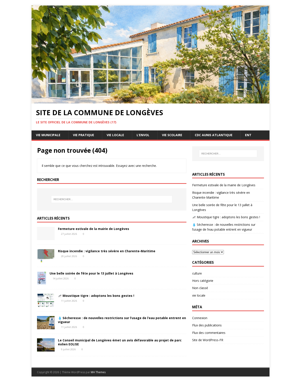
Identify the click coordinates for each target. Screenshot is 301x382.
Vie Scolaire (172, 135)
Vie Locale (115, 135)
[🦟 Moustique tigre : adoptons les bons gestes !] (46, 304)
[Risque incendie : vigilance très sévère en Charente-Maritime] (46, 260)
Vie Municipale (48, 135)
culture (197, 273)
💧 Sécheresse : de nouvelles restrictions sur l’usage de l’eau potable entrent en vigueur (122, 320)
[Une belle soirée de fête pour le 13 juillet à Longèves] (41, 282)
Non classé (200, 288)
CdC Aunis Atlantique (213, 135)
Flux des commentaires (208, 333)
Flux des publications (207, 325)
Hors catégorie (202, 281)
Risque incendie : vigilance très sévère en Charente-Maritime (106, 251)
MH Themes (98, 372)
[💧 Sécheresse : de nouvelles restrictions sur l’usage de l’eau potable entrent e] (46, 326)
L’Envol (143, 135)
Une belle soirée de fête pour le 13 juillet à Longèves (91, 273)
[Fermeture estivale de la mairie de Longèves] (46, 237)
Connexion (199, 318)
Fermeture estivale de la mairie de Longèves (93, 229)
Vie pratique (83, 135)
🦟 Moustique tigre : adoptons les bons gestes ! (96, 296)
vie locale (198, 295)
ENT (248, 135)
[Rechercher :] (112, 199)
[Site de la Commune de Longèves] (150, 101)
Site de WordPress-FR (207, 340)
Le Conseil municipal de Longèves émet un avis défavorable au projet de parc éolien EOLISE (120, 342)
